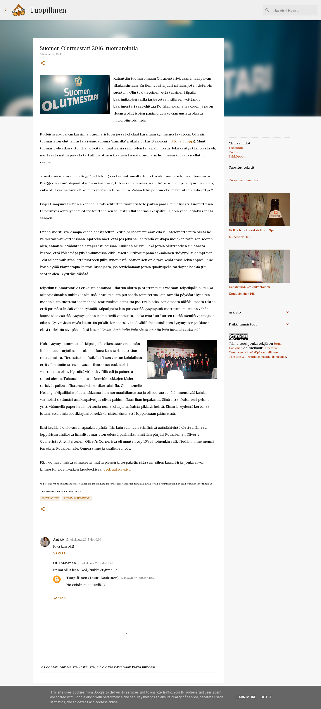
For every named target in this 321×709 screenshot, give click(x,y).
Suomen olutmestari (77, 498)
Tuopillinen (48, 10)
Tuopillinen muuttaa (243, 180)
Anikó (58, 539)
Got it (266, 697)
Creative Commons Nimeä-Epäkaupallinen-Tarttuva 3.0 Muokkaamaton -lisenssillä (257, 352)
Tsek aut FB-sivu (117, 469)
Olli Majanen (64, 563)
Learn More (245, 697)
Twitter (234, 152)
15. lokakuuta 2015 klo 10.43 (95, 563)
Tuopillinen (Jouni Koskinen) (92, 577)
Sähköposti (237, 156)
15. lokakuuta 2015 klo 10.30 (83, 539)
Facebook (236, 148)
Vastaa (59, 553)
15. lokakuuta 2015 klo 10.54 (138, 578)
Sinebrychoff (50, 498)
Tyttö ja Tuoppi (181, 141)
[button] (42, 63)
